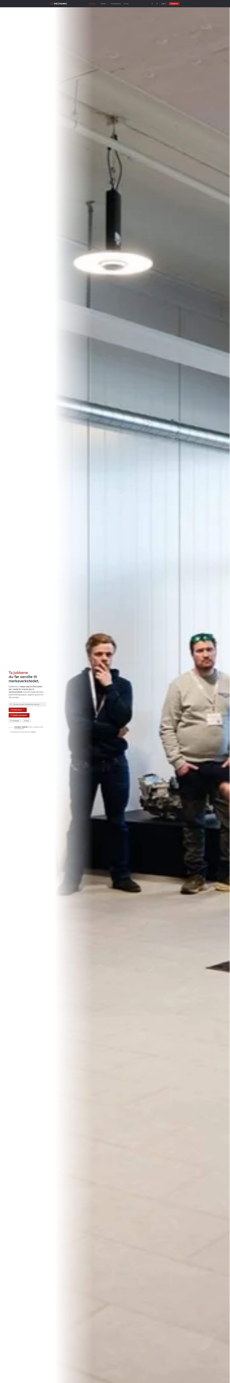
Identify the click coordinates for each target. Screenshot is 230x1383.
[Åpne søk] (152, 3)
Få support (16, 720)
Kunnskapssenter (116, 3)
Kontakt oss (174, 3)
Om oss (126, 3)
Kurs (27, 720)
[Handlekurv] (157, 3)
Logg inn (163, 3)
